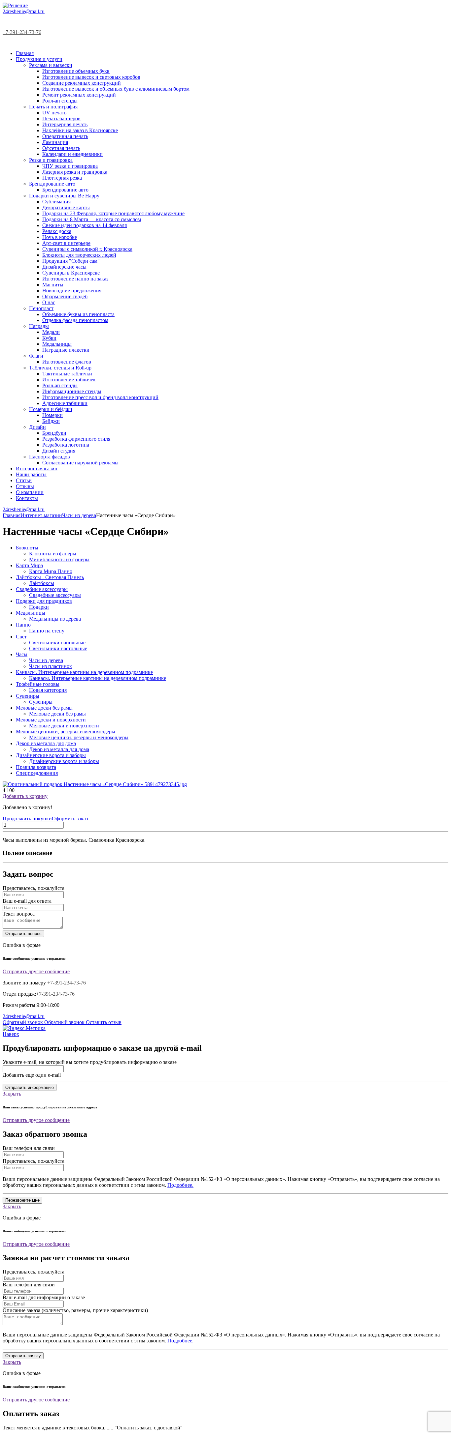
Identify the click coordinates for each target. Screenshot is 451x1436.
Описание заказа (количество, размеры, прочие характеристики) (75, 1310)
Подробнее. (180, 1185)
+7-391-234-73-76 (22, 32)
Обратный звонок (23, 1022)
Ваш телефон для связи (29, 1148)
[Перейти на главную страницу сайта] (15, 5)
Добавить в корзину (25, 796)
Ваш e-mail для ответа (27, 901)
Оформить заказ (70, 818)
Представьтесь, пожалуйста (33, 888)
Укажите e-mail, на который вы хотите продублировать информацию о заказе (90, 1062)
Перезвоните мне (22, 1200)
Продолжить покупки (27, 818)
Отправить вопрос (23, 933)
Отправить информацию (29, 1087)
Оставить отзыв (103, 1022)
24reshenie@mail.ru (24, 11)
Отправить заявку (23, 1355)
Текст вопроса (19, 914)
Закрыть (12, 1094)
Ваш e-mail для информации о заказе (44, 1297)
